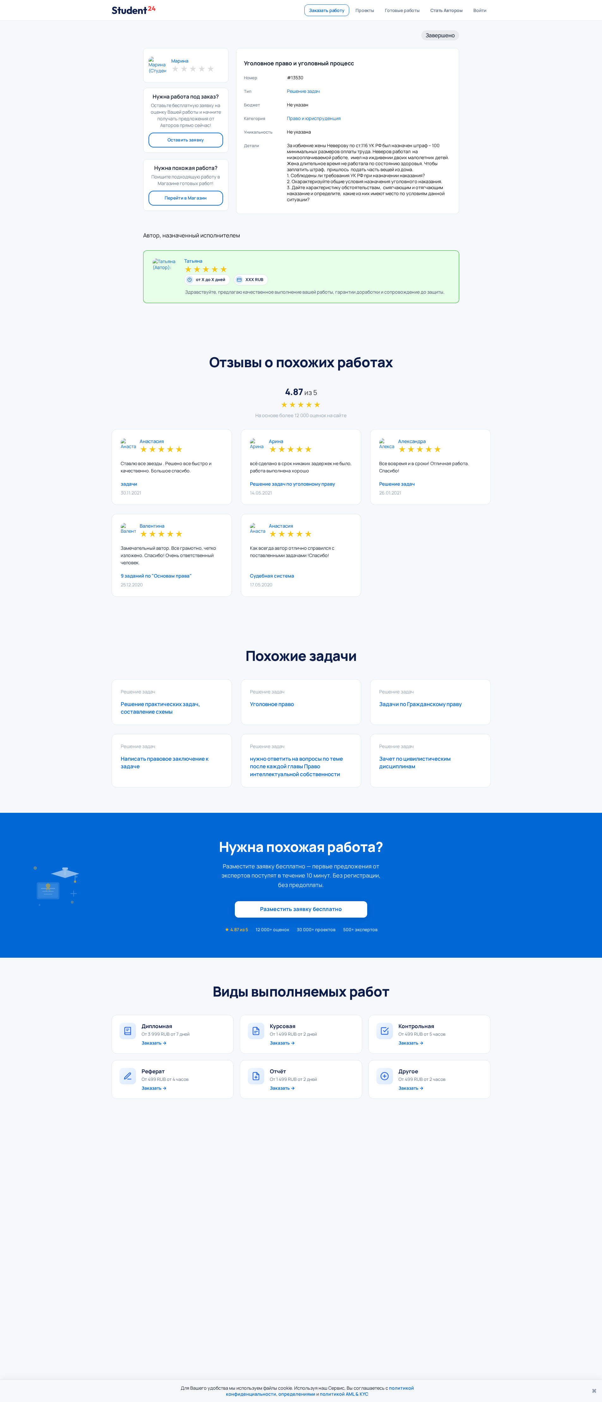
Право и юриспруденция (314, 118)
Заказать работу (326, 10)
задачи (129, 484)
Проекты (365, 10)
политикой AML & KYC (344, 1394)
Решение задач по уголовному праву (292, 484)
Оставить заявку (185, 140)
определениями (296, 1394)
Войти (479, 10)
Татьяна (193, 261)
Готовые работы (402, 10)
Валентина (152, 526)
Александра (412, 442)
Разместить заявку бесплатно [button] (301, 909)
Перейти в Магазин (186, 198)
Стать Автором (446, 10)
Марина (179, 61)
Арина (276, 442)
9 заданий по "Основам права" (156, 575)
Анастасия (152, 442)
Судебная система (272, 575)
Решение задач (303, 91)
